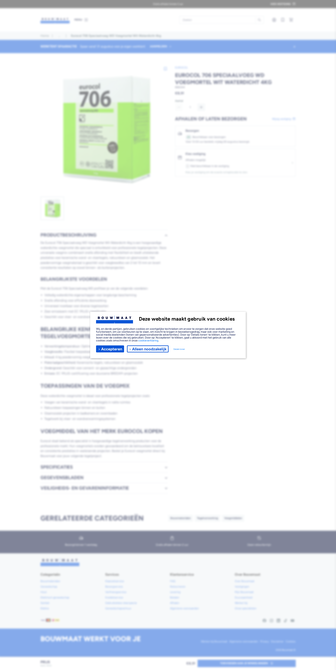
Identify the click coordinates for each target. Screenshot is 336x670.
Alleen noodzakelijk (149, 348)
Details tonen (179, 349)
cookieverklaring (148, 340)
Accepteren (111, 348)
